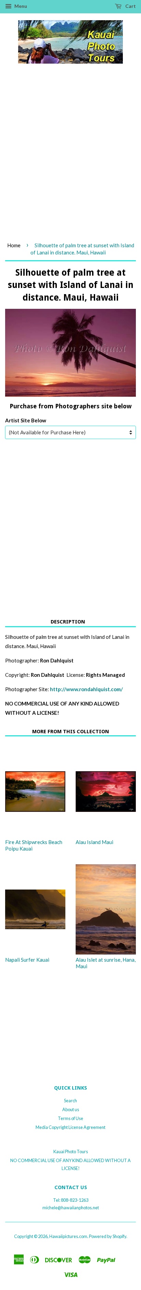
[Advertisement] (70, 160)
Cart (130, 6)
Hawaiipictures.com (68, 1236)
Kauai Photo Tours (70, 1151)
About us (70, 1109)
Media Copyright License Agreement (70, 1127)
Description (68, 622)
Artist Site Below (25, 420)
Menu (20, 6)
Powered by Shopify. (108, 1236)
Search (70, 1100)
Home (14, 245)
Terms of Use (70, 1118)
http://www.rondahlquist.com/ (86, 689)
